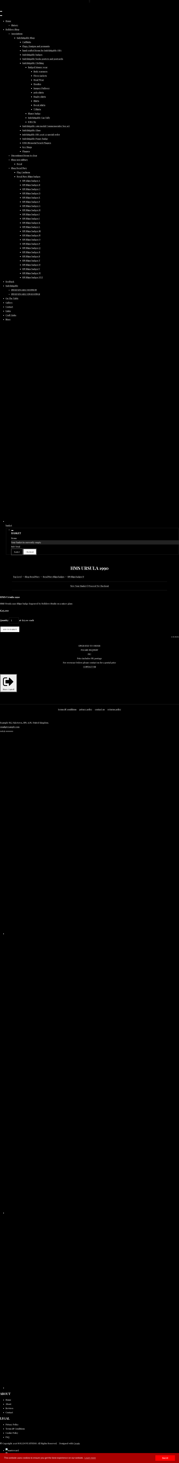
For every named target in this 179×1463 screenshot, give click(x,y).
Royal (19, 163)
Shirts (36, 100)
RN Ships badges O (31, 239)
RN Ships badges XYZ (32, 277)
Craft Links (11, 315)
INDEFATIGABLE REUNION (24, 290)
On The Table (12, 298)
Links (8, 311)
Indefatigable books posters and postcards (42, 58)
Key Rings (27, 147)
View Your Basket (78, 586)
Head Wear (39, 79)
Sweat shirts (39, 105)
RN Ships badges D (31, 193)
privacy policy (85, 709)
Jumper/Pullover (42, 88)
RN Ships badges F (31, 201)
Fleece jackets (40, 75)
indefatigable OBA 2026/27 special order (41, 134)
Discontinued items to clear (24, 155)
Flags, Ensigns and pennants (36, 46)
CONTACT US (89, 666)
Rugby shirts (40, 96)
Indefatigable (12, 285)
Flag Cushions (23, 172)
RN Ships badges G (31, 206)
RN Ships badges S (31, 256)
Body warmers (40, 71)
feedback (10, 281)
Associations (17, 33)
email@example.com (9, 726)
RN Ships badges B (31, 185)
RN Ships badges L (31, 227)
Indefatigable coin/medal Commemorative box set (46, 126)
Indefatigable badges (32, 54)
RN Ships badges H (31, 210)
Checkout (30, 552)
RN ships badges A (31, 180)
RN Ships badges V (31, 269)
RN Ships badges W (31, 273)
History (14, 25)
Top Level (17, 576)
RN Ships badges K (31, 222)
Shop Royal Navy (19, 168)
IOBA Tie (32, 121)
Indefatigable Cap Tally (39, 117)
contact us (100, 709)
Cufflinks (26, 42)
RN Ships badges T (31, 260)
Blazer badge (34, 113)
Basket (17, 552)
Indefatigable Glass (31, 130)
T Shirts (37, 109)
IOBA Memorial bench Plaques (36, 142)
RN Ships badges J (31, 218)
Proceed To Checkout (99, 586)
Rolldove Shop (12, 29)
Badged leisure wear (38, 67)
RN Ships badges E (31, 197)
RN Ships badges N (31, 235)
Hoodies (37, 84)
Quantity (4, 620)
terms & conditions (67, 709)
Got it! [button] (165, 1458)
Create (77, 1443)
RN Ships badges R (31, 252)
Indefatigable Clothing (33, 63)
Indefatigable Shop (26, 37)
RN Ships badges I (31, 214)
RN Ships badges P (31, 243)
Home (8, 21)
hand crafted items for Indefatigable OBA (41, 50)
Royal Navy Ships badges (28, 176)
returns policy (114, 709)
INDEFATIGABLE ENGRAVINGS (25, 294)
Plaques (26, 151)
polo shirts (39, 92)
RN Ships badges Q (31, 248)
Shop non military (19, 159)
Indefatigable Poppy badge (35, 138)
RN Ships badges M (31, 231)
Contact (9, 306)
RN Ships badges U (31, 264)
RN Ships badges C (31, 189)
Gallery (9, 302)
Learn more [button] (90, 1458)
